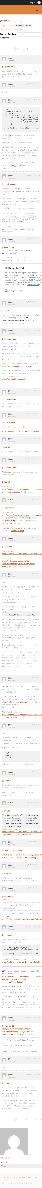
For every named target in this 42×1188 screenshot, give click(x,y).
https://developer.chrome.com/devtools (18, 366)
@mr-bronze (7, 935)
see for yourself (17, 531)
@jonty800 (6, 780)
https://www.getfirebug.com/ (13, 379)
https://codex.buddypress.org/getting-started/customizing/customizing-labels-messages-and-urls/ (18, 564)
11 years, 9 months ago (33, 302)
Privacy (17, 1183)
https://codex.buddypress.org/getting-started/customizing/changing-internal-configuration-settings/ (18, 1031)
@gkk (4, 582)
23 (27, 49)
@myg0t (5, 310)
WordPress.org (7, 1177)
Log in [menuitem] (32, 3)
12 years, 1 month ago (33, 802)
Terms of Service (27, 1183)
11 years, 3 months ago (33, 58)
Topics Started (7, 25)
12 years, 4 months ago (33, 926)
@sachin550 (7, 546)
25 (36, 49)
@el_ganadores (8, 422)
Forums (6, 1166)
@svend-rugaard (9, 184)
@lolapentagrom (9, 339)
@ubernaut (6, 850)
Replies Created (23, 25)
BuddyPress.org (4, 9)
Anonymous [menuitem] (39, 2)
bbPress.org (17, 1177)
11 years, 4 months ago (33, 84)
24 (31, 49)
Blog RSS (6, 1179)
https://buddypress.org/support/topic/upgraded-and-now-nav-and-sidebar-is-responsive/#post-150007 (22, 979)
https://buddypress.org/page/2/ (15, 702)
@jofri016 (6, 811)
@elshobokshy (8, 508)
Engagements (7, 29)
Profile (6, 1162)
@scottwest (7, 1083)
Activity (6, 1158)
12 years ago (36, 499)
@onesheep (17, 850)
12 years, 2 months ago (33, 865)
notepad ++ (6, 229)
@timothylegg (8, 247)
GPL (3, 1183)
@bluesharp (7, 873)
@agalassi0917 (8, 67)
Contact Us (10, 1183)
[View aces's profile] (4, 59)
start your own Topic (15, 986)
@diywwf (6, 447)
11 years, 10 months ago (32, 330)
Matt (35, 1177)
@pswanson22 (8, 1026)
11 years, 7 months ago (33, 239)
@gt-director (7, 896)
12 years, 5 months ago (33, 1017)
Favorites (19, 29)
